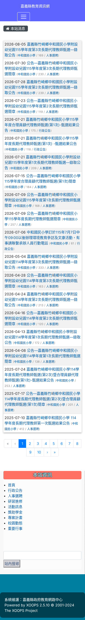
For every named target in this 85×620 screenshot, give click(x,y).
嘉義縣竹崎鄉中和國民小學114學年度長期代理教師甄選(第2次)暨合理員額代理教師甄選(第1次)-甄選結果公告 (42, 374)
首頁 (11, 485)
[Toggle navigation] (23, 16)
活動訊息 (15, 506)
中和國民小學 (26, 55)
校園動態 (15, 523)
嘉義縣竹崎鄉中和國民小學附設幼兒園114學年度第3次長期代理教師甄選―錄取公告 (41, 262)
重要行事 (15, 528)
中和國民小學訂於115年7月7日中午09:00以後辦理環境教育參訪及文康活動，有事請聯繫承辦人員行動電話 (42, 237)
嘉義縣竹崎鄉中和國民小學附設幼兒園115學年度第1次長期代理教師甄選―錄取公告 (42, 162)
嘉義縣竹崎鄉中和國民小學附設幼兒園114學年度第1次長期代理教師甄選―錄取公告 (42, 337)
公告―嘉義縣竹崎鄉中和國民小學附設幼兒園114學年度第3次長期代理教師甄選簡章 (41, 280)
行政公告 (45, 130)
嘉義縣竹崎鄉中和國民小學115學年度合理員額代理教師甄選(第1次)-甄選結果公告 (42, 125)
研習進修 (15, 501)
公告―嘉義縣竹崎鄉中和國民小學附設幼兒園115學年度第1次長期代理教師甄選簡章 (42, 200)
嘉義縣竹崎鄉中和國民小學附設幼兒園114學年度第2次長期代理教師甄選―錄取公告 (41, 299)
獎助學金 (15, 512)
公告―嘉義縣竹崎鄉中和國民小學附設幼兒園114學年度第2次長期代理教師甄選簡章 (41, 318)
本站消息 (17, 28)
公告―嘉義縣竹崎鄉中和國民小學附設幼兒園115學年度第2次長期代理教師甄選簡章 (41, 106)
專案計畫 (15, 517)
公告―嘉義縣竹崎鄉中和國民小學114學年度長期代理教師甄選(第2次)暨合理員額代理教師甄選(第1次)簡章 (42, 399)
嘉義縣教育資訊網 (35, 6)
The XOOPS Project (21, 610)
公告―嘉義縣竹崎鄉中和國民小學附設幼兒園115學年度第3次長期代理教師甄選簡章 (41, 68)
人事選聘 (52, 55)
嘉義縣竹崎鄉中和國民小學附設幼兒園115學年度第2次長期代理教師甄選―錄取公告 (41, 87)
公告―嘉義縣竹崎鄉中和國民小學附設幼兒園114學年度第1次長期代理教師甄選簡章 (42, 356)
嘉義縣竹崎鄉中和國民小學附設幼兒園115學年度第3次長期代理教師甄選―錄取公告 (41, 49)
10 (39, 452)
